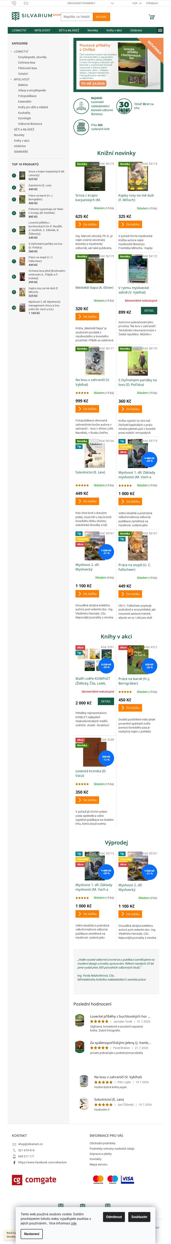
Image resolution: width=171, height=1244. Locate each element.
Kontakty (96, 1159)
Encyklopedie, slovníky (32, 57)
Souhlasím (139, 1217)
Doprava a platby (101, 1153)
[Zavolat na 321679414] (18, 3)
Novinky (19, 135)
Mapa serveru (98, 1164)
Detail (149, 310)
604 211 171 (26, 1156)
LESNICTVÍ (21, 51)
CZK (135, 3)
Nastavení (31, 1234)
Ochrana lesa (26, 62)
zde (73, 1223)
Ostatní (23, 73)
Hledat (101, 17)
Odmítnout (114, 1217)
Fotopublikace (27, 96)
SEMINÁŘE (21, 151)
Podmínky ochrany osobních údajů (112, 1148)
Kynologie (24, 118)
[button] (80, 65)
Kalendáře (24, 101)
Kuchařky (24, 112)
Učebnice (20, 146)
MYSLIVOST (22, 79)
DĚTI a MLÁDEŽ (24, 129)
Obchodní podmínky (81, 3)
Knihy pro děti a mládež (33, 107)
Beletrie (23, 85)
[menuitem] (19, 30)
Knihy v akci (21, 140)
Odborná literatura (30, 123)
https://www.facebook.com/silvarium (42, 1162)
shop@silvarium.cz (30, 1144)
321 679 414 (26, 1150)
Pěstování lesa (27, 68)
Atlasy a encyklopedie (32, 90)
